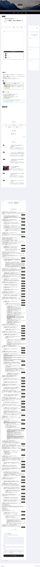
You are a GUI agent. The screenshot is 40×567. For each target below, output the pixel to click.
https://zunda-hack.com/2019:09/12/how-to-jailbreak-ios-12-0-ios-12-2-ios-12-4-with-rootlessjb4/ (14, 355)
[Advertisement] (14, 65)
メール (4, 548)
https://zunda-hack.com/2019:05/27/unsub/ (10, 247)
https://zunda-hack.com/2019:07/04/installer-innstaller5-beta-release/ (15, 318)
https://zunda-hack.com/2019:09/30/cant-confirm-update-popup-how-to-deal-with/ (14, 217)
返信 (23, 218)
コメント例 (8, 57)
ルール (8, 55)
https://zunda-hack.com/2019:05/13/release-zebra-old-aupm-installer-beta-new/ (15, 316)
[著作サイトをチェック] (12, 134)
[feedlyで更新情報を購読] (13, 134)
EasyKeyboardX (17, 259)
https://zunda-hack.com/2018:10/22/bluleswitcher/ (11, 280)
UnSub (15, 395)
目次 (13, 51)
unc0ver (5, 463)
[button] (21, 27)
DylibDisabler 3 (10, 259)
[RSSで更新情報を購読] (15, 134)
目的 (7, 53)
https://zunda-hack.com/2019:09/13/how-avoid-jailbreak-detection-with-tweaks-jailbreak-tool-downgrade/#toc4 (15, 436)
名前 (4, 545)
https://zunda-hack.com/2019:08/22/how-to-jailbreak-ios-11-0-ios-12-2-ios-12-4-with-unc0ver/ (14, 357)
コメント (5, 536)
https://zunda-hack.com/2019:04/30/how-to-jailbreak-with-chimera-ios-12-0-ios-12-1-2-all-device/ (14, 360)
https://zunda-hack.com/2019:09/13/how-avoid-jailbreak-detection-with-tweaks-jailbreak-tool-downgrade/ (14, 422)
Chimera (10, 481)
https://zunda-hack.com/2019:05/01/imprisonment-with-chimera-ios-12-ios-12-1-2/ (15, 431)
